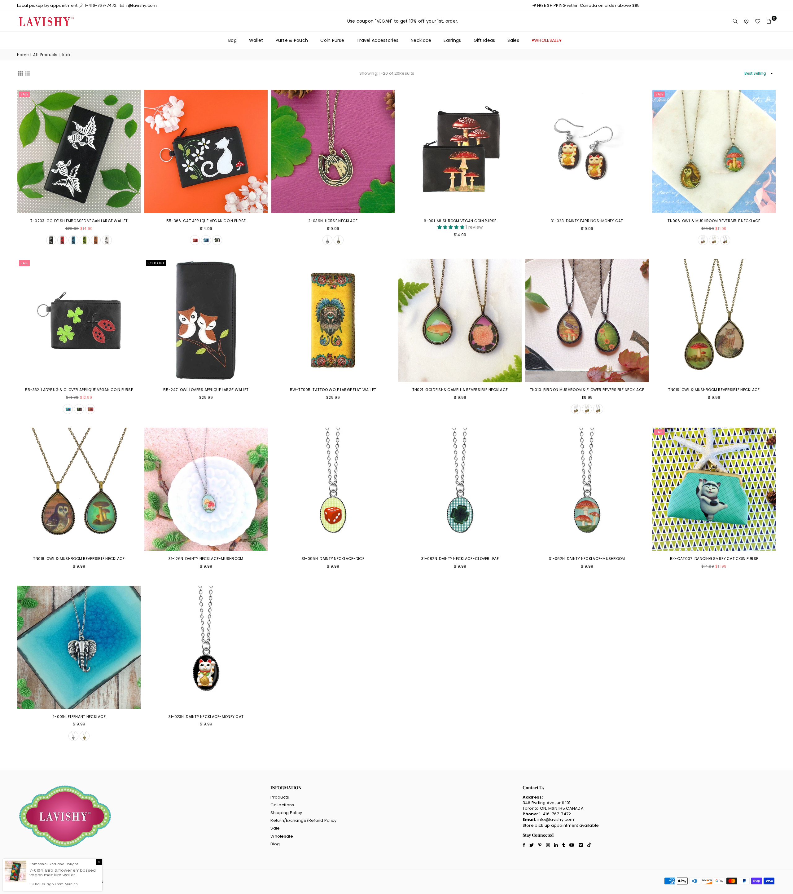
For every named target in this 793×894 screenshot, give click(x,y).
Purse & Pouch (292, 40)
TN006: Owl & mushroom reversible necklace (714, 220)
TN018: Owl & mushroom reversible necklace (79, 558)
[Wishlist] (757, 21)
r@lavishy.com (141, 5)
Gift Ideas (484, 40)
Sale (24, 94)
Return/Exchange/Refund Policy (303, 820)
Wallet (256, 40)
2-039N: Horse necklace (332, 220)
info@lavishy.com (555, 819)
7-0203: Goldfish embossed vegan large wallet (79, 220)
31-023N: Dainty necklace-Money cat (206, 716)
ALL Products (45, 54)
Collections (282, 805)
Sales (513, 40)
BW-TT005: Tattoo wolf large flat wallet (333, 389)
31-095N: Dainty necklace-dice (333, 558)
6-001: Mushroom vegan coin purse (460, 220)
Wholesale (281, 836)
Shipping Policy (286, 813)
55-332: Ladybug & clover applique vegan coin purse (79, 389)
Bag (232, 40)
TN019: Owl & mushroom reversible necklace (714, 389)
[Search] (735, 21)
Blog (275, 844)
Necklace (421, 40)
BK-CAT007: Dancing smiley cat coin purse (714, 558)
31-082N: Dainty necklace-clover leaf (460, 558)
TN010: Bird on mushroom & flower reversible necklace (587, 389)
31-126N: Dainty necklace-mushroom (206, 558)
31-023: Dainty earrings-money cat (587, 220)
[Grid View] (20, 73)
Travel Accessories (377, 40)
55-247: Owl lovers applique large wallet (205, 389)
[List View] (27, 73)
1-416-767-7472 (100, 5)
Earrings (452, 40)
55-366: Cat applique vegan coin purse (206, 220)
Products (279, 797)
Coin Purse (332, 40)
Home (22, 54)
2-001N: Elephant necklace (79, 716)
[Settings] (746, 21)
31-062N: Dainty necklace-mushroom (587, 558)
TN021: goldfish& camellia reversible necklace (460, 389)
